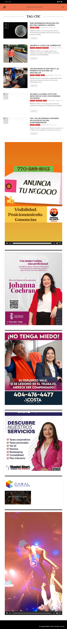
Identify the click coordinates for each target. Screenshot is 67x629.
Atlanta (32, 27)
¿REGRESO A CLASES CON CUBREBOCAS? (45, 45)
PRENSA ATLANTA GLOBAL (34, 7)
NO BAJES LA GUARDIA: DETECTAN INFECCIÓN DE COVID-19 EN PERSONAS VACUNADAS (45, 96)
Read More (33, 38)
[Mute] (57, 243)
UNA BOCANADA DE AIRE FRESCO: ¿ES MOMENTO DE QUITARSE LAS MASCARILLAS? (44, 71)
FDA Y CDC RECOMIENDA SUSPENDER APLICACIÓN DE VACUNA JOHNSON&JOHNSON (44, 120)
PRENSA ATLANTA (50, 626)
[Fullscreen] (60, 243)
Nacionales (45, 47)
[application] (33, 193)
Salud (37, 27)
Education (38, 47)
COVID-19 (32, 47)
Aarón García (45, 27)
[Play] (7, 243)
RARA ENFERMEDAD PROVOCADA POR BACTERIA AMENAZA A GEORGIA (44, 24)
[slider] (32, 243)
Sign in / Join (8, 1)
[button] (33, 193)
